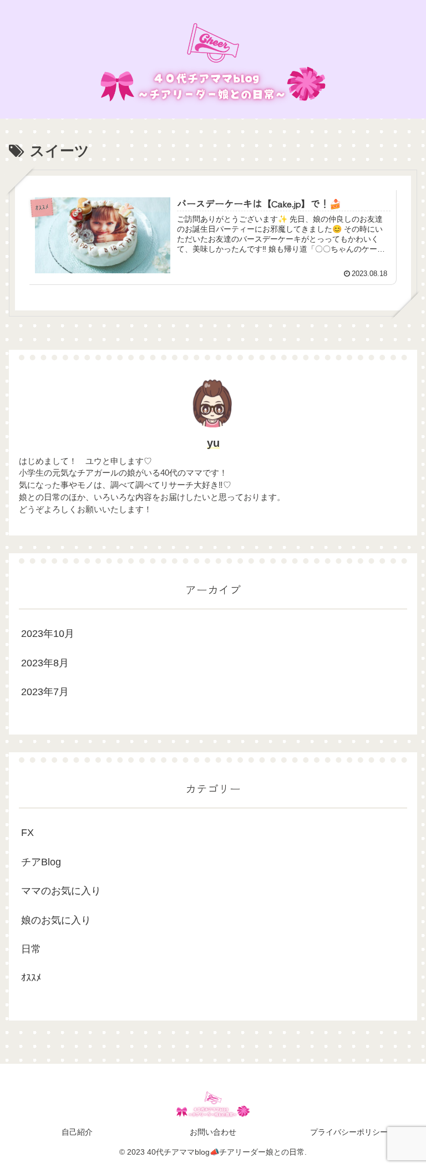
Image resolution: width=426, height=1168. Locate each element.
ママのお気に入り (61, 890)
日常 (31, 949)
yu (213, 443)
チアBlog (41, 862)
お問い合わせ (213, 1132)
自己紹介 (77, 1132)
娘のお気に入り (56, 920)
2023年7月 (45, 691)
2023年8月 (45, 663)
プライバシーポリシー (349, 1132)
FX (27, 832)
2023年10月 (47, 633)
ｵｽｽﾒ (31, 977)
